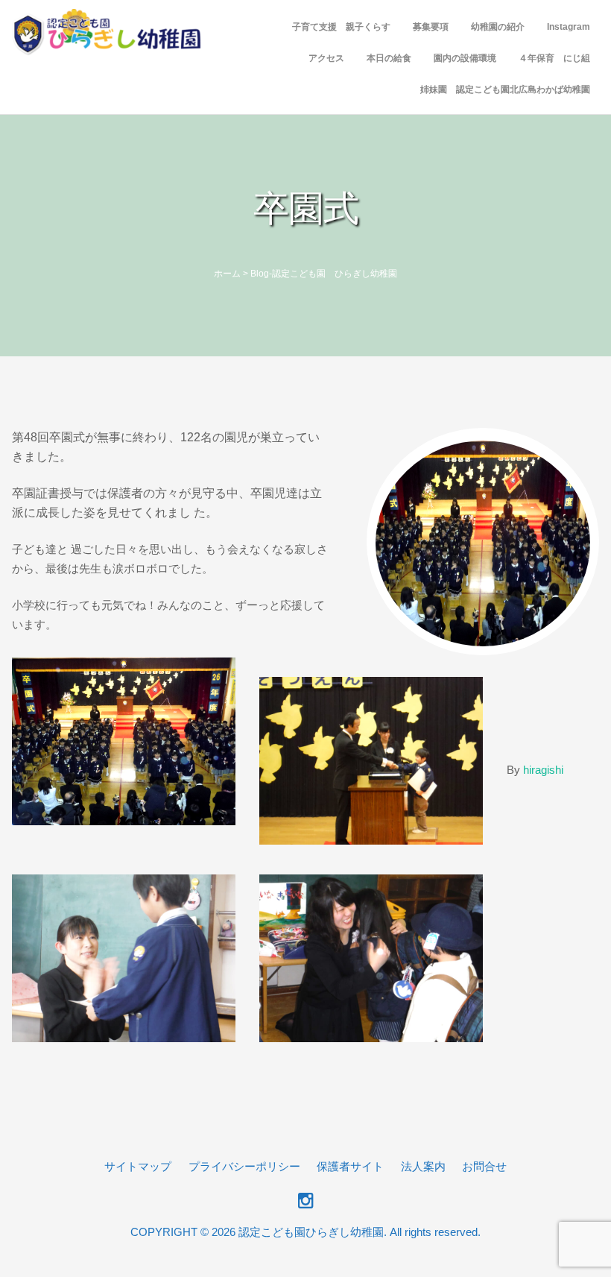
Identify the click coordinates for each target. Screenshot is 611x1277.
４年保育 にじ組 (554, 58)
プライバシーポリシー (244, 1166)
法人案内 (423, 1166)
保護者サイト (350, 1166)
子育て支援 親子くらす (341, 27)
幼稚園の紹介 (498, 27)
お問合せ (484, 1166)
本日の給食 (389, 58)
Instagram (568, 27)
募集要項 (431, 27)
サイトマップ (137, 1166)
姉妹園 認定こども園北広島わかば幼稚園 (505, 89)
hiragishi (543, 769)
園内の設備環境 (465, 58)
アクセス (326, 58)
